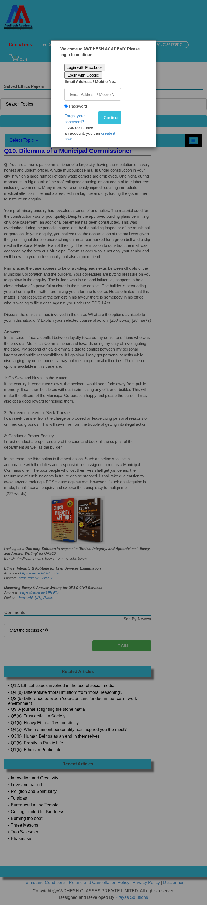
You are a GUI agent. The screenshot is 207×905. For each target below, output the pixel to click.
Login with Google (83, 75)
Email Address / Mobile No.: (90, 81)
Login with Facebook (85, 67)
